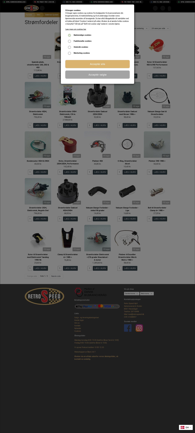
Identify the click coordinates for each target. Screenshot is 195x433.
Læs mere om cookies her (75, 29)
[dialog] (97, 216)
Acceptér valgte (97, 74)
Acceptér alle (97, 64)
